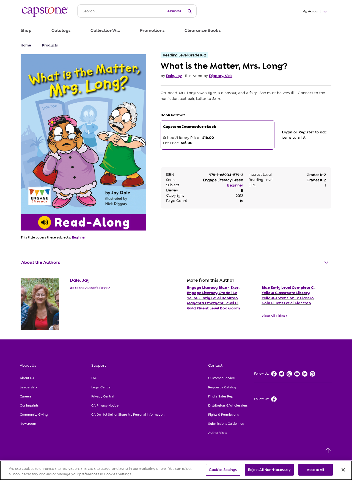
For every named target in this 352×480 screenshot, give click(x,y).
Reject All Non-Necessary (269, 470)
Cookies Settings (223, 470)
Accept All (315, 470)
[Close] (343, 470)
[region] (176, 470)
